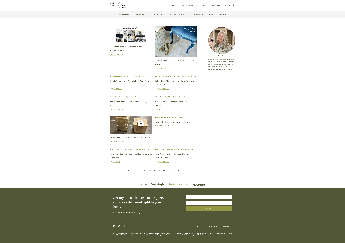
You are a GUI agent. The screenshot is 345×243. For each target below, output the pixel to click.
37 (159, 170)
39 (168, 170)
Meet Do (227, 5)
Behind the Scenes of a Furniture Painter (172, 122)
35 (150, 170)
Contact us (198, 226)
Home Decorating (197, 14)
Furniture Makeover (141, 14)
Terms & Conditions (212, 226)
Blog (172, 5)
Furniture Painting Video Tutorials (193, 5)
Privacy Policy (227, 226)
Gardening (222, 14)
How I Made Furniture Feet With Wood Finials (130, 137)
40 (173, 170)
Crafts (211, 14)
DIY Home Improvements (178, 14)
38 (164, 170)
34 (145, 170)
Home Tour (215, 5)
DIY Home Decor (158, 14)
